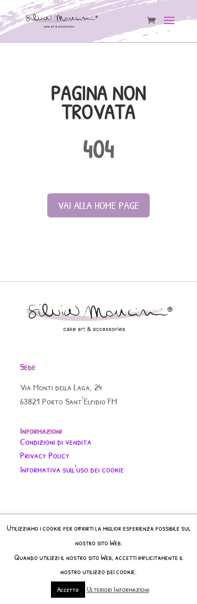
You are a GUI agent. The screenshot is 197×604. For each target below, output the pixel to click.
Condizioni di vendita (55, 441)
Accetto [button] (68, 589)
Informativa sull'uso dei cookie (72, 469)
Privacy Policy (44, 455)
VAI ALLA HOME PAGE (98, 205)
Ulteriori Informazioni (118, 589)
